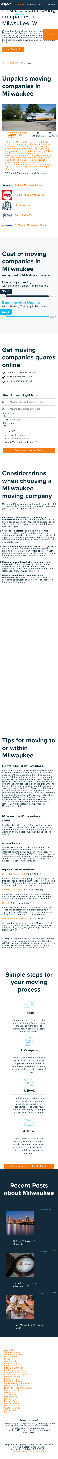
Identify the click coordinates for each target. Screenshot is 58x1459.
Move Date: (9, 423)
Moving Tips (10, 1399)
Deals (7, 1405)
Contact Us (10, 1410)
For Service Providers (11, 24)
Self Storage (10, 1394)
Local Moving (11, 1379)
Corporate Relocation (15, 1372)
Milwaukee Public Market (15, 918)
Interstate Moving (13, 1381)
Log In (51, 34)
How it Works (11, 1356)
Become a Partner (13, 1368)
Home (2, 63)
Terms (31, 1451)
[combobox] (29, 401)
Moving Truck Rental (15, 1385)
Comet (5, 903)
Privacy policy (20, 1451)
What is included (13, 1354)
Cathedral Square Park (13, 874)
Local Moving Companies (17, 1383)
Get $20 (19, 14)
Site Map (40, 1451)
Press (7, 1359)
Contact (4, 14)
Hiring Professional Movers (18, 1388)
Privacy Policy (11, 1363)
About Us (20, 4)
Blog (11, 14)
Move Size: (9, 413)
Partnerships (10, 1365)
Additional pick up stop (17, 435)
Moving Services (13, 1376)
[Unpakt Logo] (17, 1441)
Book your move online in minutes (29, 1166)
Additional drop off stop (17, 439)
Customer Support (13, 1408)
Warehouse (10, 1392)
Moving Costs (11, 1401)
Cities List (13, 63)
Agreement (10, 1361)
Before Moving (12, 1403)
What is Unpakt (12, 1352)
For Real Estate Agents (16, 1374)
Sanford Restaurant (12, 890)
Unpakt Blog (10, 1397)
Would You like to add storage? (21, 442)
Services (50, 4)
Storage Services (13, 1390)
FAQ (43, 4)
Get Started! (13, 49)
